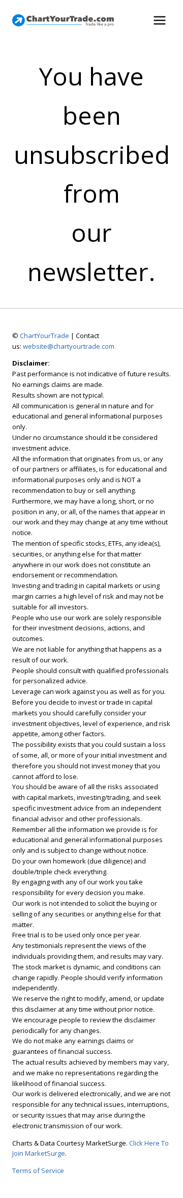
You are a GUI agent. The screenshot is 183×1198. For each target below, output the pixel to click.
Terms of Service (38, 1170)
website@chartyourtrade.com (68, 346)
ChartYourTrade (44, 335)
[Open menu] (159, 20)
